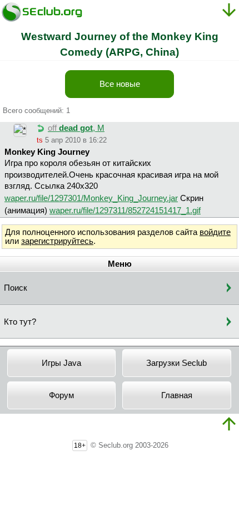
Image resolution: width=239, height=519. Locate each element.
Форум (61, 395)
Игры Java (61, 363)
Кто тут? (20, 321)
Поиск (15, 287)
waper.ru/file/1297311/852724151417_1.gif (125, 210)
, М (76, 128)
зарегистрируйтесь (57, 241)
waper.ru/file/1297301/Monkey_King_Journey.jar (91, 198)
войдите (215, 232)
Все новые (119, 84)
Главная (176, 395)
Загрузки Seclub (176, 363)
